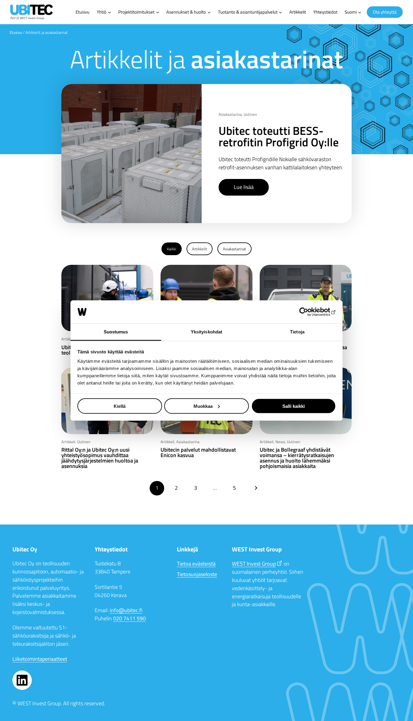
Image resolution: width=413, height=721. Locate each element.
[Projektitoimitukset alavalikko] (157, 12)
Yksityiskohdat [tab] (206, 331)
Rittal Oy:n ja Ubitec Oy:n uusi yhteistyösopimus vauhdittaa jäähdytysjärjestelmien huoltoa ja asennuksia (99, 458)
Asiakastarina (230, 114)
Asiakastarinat (234, 249)
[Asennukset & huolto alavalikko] (209, 12)
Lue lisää (244, 187)
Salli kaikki (293, 405)
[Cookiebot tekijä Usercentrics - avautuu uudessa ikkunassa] (309, 312)
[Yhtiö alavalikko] (109, 12)
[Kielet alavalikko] (359, 12)
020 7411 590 (129, 618)
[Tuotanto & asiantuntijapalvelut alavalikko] (280, 12)
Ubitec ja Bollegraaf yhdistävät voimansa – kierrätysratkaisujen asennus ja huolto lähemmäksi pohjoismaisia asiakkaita (297, 458)
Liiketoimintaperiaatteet (39, 659)
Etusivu (16, 32)
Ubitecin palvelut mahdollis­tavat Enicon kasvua (198, 452)
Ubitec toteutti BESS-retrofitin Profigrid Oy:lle (279, 136)
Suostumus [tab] (116, 331)
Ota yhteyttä (385, 11)
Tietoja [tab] (297, 331)
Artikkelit (199, 249)
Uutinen (250, 114)
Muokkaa (203, 405)
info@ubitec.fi (126, 610)
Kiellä (119, 405)
